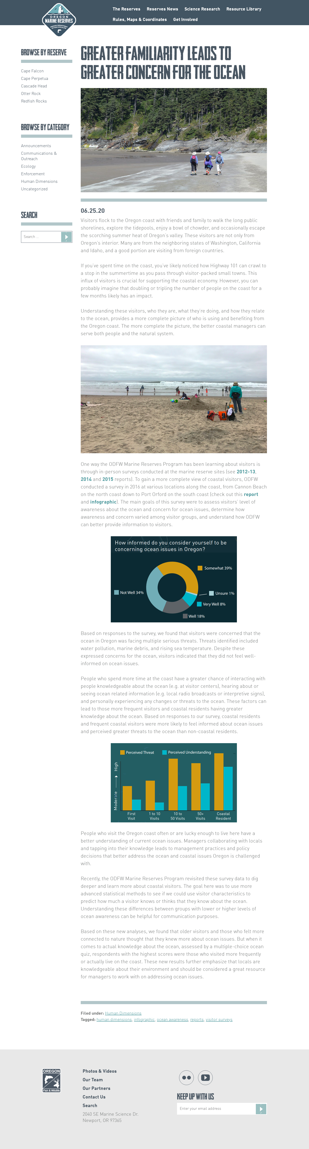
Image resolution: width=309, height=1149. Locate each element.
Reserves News (162, 9)
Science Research (202, 9)
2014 (86, 479)
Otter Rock (31, 94)
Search (90, 1106)
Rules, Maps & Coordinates (140, 20)
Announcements (36, 146)
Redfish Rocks (34, 101)
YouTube (205, 1077)
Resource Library (243, 9)
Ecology (28, 167)
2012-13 (246, 472)
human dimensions (114, 1020)
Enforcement (33, 174)
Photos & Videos (100, 1071)
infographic (103, 502)
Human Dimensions (123, 1013)
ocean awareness (172, 1020)
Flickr (186, 1077)
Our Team (93, 1080)
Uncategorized (34, 189)
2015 (107, 479)
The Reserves (126, 9)
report (251, 494)
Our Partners (96, 1088)
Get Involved (185, 20)
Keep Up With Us (195, 1097)
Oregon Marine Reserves (59, 20)
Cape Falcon (32, 71)
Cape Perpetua (34, 79)
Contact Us (94, 1097)
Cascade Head (34, 86)
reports (197, 1020)
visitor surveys (219, 1020)
